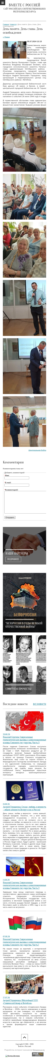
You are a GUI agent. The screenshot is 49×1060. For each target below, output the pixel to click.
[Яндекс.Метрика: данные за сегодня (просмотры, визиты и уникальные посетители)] (12, 1056)
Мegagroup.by (39, 1050)
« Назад (6, 37)
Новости (13, 24)
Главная (6, 24)
